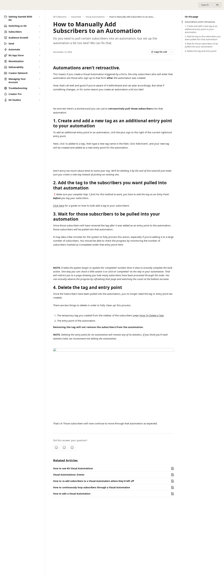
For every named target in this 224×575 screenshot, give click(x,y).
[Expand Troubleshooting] (39, 88)
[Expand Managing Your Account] (39, 79)
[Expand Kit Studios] (39, 100)
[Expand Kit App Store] (39, 55)
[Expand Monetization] (39, 61)
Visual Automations (95, 16)
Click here (58, 205)
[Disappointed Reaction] (56, 447)
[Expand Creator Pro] (39, 94)
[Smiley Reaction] (72, 447)
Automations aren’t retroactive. (200, 21)
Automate (76, 16)
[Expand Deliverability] (39, 67)
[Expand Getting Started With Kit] (39, 16)
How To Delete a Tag (151, 315)
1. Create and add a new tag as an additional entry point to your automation (201, 29)
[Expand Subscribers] (39, 32)
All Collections (60, 16)
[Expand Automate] (39, 49)
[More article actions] (171, 52)
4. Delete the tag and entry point (200, 51)
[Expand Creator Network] (39, 73)
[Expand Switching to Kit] (39, 26)
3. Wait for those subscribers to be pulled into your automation (201, 45)
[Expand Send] (39, 43)
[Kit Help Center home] (3, 5)
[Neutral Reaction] (64, 447)
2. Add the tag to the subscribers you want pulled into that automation (203, 38)
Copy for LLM (160, 51)
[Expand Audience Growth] (39, 37)
